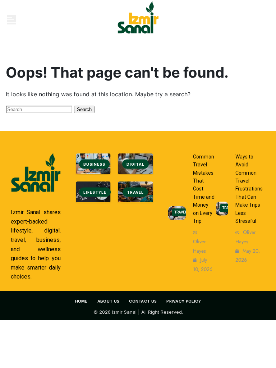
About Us (108, 301)
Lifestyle (94, 192)
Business (94, 164)
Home (81, 301)
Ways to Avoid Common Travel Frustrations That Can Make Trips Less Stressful (249, 189)
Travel (135, 192)
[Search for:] (40, 108)
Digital (135, 164)
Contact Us (143, 301)
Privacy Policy (183, 301)
